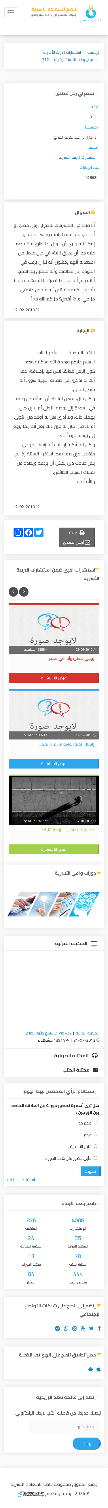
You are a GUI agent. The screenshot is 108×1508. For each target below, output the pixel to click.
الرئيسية (93, 52)
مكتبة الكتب (76, 1070)
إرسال (86, 1443)
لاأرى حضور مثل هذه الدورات (68, 1158)
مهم (88, 1135)
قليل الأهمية (81, 1146)
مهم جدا (85, 1123)
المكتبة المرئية (71, 943)
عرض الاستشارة (53, 678)
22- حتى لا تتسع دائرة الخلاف (47, 1033)
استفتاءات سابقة (21, 1179)
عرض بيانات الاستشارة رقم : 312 (68, 59)
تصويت (90, 1171)
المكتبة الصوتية (72, 1055)
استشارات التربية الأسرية (62, 52)
